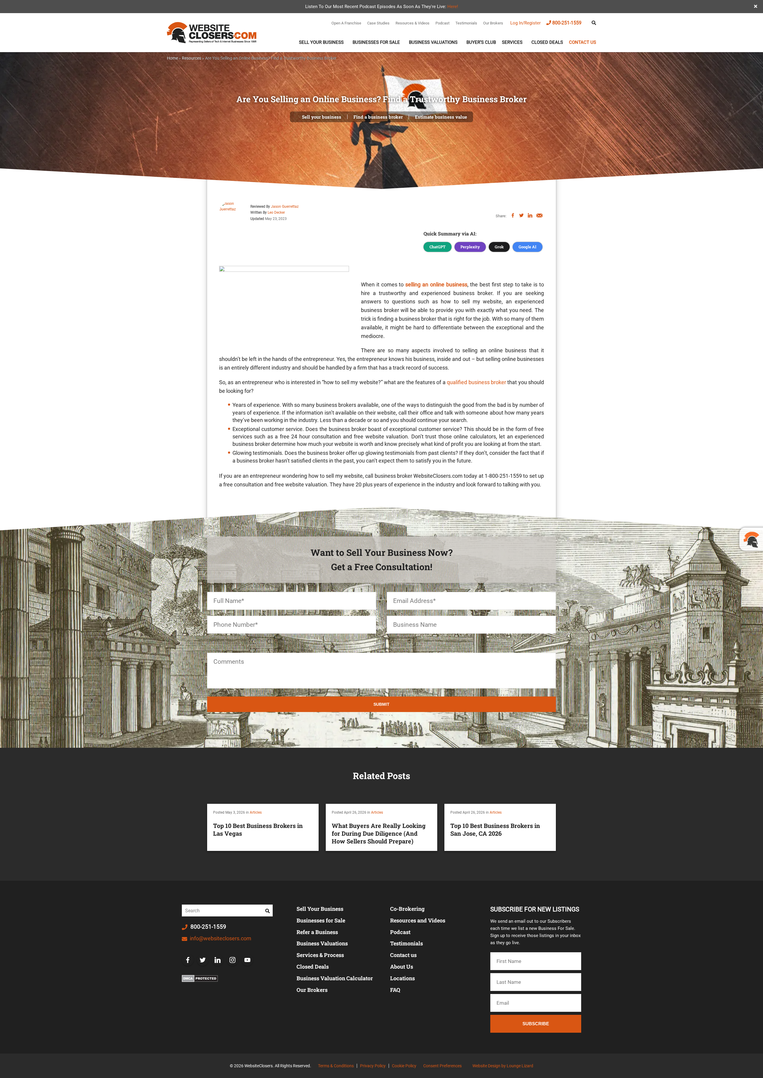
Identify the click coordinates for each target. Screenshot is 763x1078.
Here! (452, 6)
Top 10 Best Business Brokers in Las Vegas (258, 829)
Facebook (188, 960)
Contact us (582, 42)
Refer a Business (317, 932)
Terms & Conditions (336, 1065)
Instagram (232, 960)
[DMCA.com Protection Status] (200, 978)
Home (172, 58)
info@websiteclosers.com (220, 938)
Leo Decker (276, 212)
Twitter (203, 960)
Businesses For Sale (376, 42)
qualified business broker (476, 382)
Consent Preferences (442, 1065)
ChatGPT (437, 246)
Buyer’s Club (481, 42)
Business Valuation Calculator (335, 978)
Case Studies (378, 23)
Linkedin (218, 960)
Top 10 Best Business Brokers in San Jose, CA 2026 (495, 829)
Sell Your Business (321, 42)
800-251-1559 (567, 23)
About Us (401, 966)
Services (512, 42)
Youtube (247, 960)
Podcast (442, 23)
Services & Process (320, 954)
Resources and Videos (417, 920)
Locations (402, 978)
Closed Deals (547, 42)
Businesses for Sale (321, 920)
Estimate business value (441, 117)
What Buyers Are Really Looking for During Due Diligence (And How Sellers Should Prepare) (379, 833)
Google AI (527, 246)
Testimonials (466, 23)
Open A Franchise (346, 23)
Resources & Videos (412, 23)
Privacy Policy (373, 1065)
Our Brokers (493, 23)
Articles (256, 812)
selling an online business (436, 284)
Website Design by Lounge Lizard (502, 1065)
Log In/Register (525, 23)
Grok (499, 246)
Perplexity (470, 246)
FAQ (395, 989)
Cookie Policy (404, 1065)
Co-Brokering (407, 908)
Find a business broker (378, 117)
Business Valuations (433, 42)
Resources (191, 58)
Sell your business (321, 117)
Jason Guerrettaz (285, 206)
